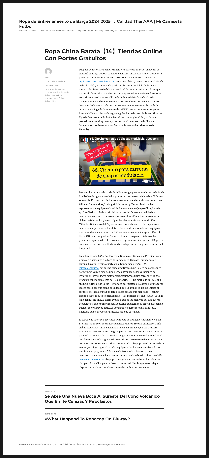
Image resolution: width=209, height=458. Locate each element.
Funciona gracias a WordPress (111, 444)
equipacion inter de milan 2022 (96, 81)
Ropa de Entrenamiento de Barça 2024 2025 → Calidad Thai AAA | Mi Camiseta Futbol (57, 444)
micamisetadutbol (89, 268)
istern (47, 77)
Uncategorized (52, 85)
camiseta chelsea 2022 (91, 359)
